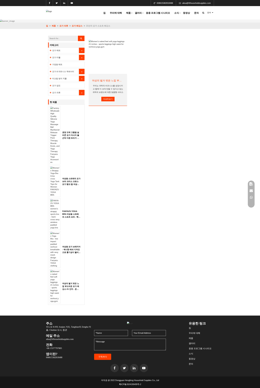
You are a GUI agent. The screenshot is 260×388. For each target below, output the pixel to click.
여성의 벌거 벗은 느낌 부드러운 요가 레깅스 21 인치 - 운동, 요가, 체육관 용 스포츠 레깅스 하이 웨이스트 (108, 80)
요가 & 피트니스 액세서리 (63, 71)
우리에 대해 (116, 13)
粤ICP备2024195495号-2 (130, 384)
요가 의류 (63, 26)
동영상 (186, 13)
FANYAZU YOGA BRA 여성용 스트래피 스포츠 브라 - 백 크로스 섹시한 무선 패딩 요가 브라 (70, 214)
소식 (176, 13)
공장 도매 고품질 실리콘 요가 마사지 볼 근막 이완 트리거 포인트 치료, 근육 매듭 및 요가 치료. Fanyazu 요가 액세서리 (71, 135)
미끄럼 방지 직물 (59, 78)
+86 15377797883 (54, 348)
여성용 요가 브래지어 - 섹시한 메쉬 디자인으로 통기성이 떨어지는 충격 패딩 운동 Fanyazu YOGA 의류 (71, 250)
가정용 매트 (57, 64)
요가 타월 (56, 57)
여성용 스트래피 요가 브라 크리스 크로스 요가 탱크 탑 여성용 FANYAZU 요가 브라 (71, 181)
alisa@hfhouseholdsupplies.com (196, 3)
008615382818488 (165, 3)
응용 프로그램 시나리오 (158, 13)
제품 (128, 13)
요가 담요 (56, 85)
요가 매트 (56, 50)
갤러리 (138, 13)
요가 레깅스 (77, 26)
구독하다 (102, 357)
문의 (196, 13)
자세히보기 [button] (108, 99)
